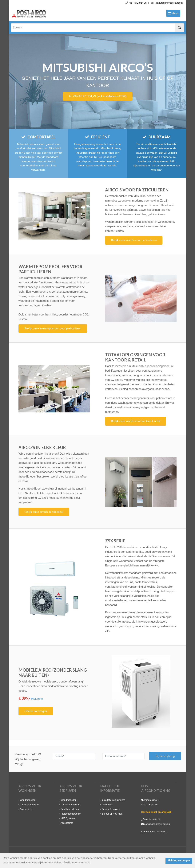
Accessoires (26, 809)
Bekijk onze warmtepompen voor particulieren (52, 328)
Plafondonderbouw (71, 813)
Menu (174, 13)
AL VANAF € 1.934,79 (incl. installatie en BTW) (97, 96)
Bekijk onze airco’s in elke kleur (43, 511)
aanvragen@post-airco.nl (157, 824)
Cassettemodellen (29, 804)
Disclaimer (107, 804)
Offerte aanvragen (35, 711)
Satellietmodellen (70, 809)
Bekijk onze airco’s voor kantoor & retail (135, 421)
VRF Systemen (68, 818)
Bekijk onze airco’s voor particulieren (134, 240)
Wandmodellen (28, 800)
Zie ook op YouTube (112, 813)
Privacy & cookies (111, 809)
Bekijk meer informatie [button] (77, 862)
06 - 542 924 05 (152, 819)
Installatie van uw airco (113, 800)
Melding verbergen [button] (179, 860)
